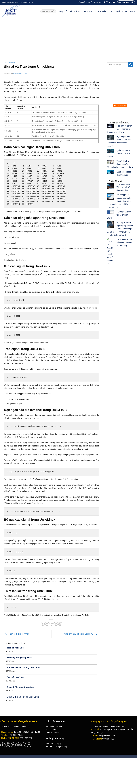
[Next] (129, 94)
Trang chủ (62, 11)
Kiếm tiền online (105, 11)
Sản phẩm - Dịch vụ (54, 726)
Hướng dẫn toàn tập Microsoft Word (119, 215)
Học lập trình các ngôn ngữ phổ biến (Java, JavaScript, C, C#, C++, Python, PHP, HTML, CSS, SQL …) (120, 228)
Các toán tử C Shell (16, 677)
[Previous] (110, 94)
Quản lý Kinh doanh (124, 11)
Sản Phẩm (74, 11)
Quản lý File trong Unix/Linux (20, 687)
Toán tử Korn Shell (15, 648)
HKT (25, 74)
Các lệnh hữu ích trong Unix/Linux (79, 634)
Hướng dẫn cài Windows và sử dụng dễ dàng (123, 187)
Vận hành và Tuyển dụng (56, 746)
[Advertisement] (68, 38)
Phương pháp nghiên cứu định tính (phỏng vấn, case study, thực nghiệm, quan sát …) (119, 201)
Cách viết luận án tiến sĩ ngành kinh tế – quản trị (124, 242)
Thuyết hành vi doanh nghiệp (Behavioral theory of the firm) (120, 164)
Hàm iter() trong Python (18, 634)
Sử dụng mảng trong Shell (19, 657)
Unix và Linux (9, 63)
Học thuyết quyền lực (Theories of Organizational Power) (119, 129)
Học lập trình (88, 11)
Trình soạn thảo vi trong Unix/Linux (23, 667)
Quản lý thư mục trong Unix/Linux (23, 697)
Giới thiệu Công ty (53, 743)
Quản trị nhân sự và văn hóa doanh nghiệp (119, 153)
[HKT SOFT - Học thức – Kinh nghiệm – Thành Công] (19, 11)
